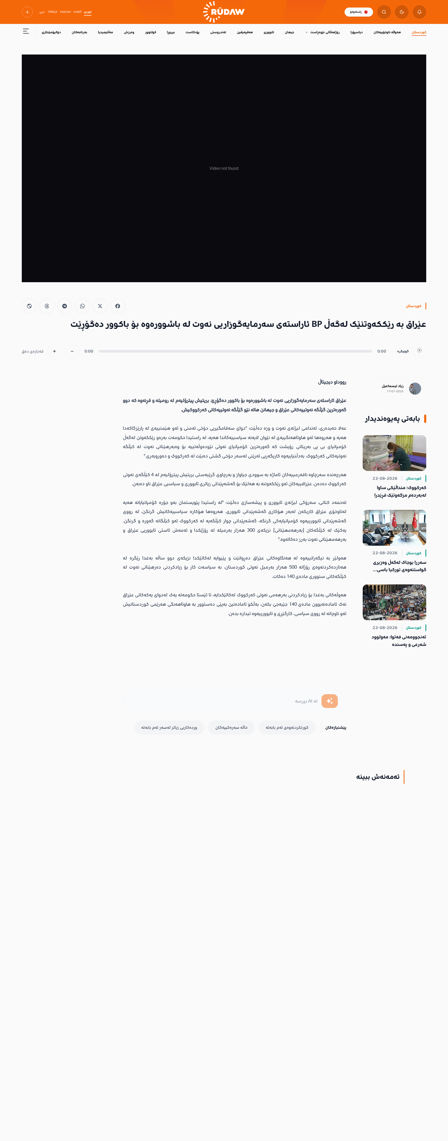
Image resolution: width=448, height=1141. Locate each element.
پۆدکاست (192, 32)
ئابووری (269, 32)
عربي (42, 12)
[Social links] (27, 11)
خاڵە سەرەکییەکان (231, 727)
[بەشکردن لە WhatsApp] (82, 306)
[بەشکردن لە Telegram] (64, 306)
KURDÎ (77, 12)
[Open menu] (26, 32)
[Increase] (54, 351)
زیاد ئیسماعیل (392, 386)
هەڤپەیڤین (245, 32)
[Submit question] (329, 701)
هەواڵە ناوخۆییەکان (387, 32)
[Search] (384, 12)
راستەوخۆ (356, 12)
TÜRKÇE (53, 12)
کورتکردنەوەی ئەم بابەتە (287, 727)
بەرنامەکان (79, 32)
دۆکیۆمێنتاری (51, 32)
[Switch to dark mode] (402, 12)
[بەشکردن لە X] (100, 306)
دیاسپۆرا (357, 32)
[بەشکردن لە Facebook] (117, 306)
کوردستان (419, 32)
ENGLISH (65, 12)
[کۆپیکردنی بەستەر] (29, 306)
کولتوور (150, 32)
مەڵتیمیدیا (105, 32)
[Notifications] (419, 12)
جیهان (289, 32)
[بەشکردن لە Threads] (46, 306)
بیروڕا (171, 32)
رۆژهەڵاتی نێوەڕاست (324, 32)
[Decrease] (72, 351)
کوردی (88, 12)
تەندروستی (218, 32)
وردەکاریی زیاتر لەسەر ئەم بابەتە (169, 727)
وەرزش (129, 32)
